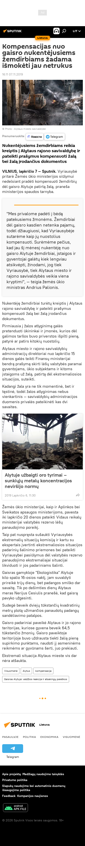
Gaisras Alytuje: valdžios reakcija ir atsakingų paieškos (35, 679)
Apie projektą (11, 774)
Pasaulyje (10, 737)
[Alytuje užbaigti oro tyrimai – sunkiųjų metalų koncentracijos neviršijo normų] (42, 441)
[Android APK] (15, 808)
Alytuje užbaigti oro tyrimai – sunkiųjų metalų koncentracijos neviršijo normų (38, 480)
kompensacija (43, 670)
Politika (29, 737)
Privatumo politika (14, 780)
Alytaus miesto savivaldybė (30, 128)
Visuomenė (10, 670)
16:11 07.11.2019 (12, 74)
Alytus (26, 670)
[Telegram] (54, 136)
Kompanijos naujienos (32, 796)
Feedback (8, 796)
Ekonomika (49, 737)
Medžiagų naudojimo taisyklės (43, 774)
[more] (77, 495)
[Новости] (34, 136)
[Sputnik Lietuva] (13, 33)
